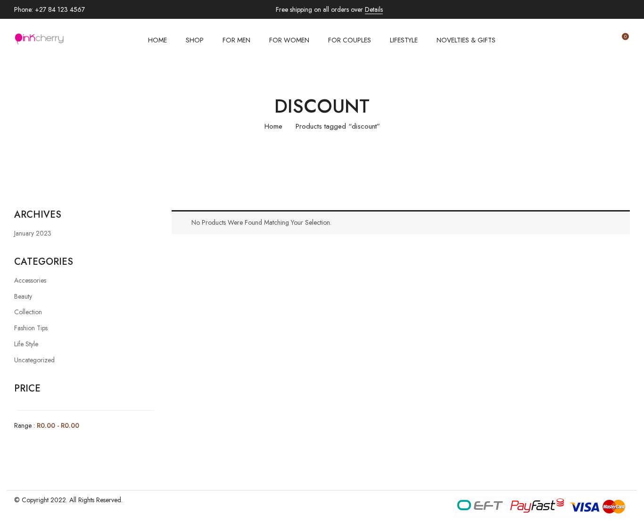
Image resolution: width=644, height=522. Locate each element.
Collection (28, 312)
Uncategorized (34, 360)
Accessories (30, 280)
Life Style (26, 344)
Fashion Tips (31, 328)
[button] (621, 40)
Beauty (23, 296)
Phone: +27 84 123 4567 (49, 9)
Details (374, 9)
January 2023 (32, 233)
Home (273, 126)
